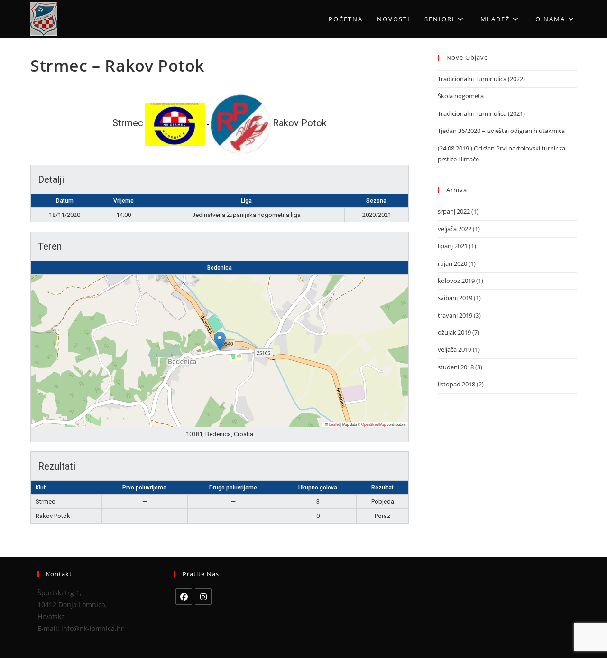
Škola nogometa (461, 96)
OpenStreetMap (373, 424)
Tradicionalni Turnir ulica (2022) (481, 79)
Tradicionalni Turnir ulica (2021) (481, 113)
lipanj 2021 (453, 246)
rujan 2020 (452, 263)
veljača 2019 (454, 349)
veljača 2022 (454, 229)
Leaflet (334, 424)
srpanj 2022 (454, 211)
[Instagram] (203, 596)
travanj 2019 (455, 315)
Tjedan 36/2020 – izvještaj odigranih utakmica (501, 130)
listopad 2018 (456, 384)
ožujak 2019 (454, 332)
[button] (220, 341)
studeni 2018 (456, 367)
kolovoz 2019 (456, 280)
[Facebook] (183, 596)
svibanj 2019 (455, 297)
